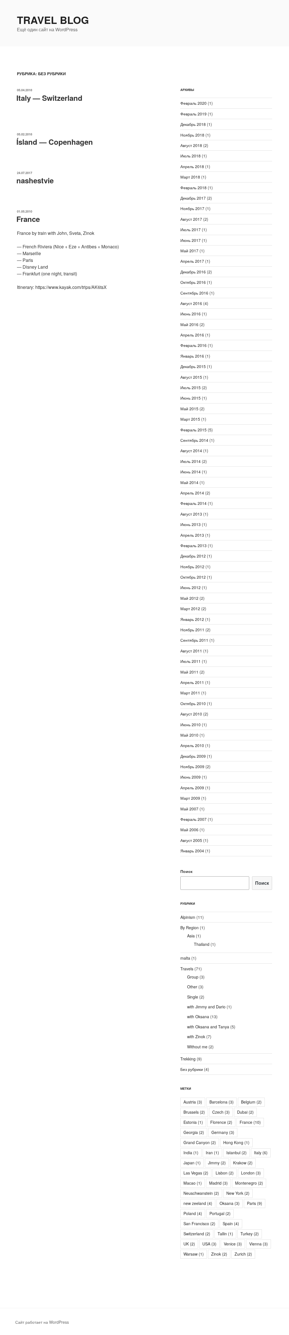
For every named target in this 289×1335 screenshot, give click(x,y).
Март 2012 (190, 608)
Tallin (225, 1233)
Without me (197, 1046)
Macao (192, 1183)
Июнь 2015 (190, 398)
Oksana (230, 1203)
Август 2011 (191, 651)
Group (192, 977)
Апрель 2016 (192, 335)
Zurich (243, 1254)
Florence (221, 1122)
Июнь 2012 (190, 587)
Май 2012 (189, 598)
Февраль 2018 (193, 187)
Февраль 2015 (193, 430)
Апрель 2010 (192, 745)
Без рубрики (191, 1069)
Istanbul (236, 1152)
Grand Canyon (199, 1142)
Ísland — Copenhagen (54, 142)
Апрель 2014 (192, 493)
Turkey (249, 1233)
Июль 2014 (190, 461)
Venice (233, 1244)
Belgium (251, 1102)
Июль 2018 (190, 156)
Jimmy (217, 1162)
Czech (221, 1112)
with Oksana (198, 1016)
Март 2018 (190, 177)
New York (237, 1193)
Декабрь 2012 (193, 556)
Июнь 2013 (190, 524)
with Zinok (196, 1036)
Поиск (186, 871)
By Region (189, 927)
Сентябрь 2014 (194, 440)
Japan (192, 1162)
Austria (192, 1102)
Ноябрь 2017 (192, 208)
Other (192, 986)
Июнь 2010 (190, 724)
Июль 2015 (190, 387)
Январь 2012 (192, 619)
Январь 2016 (192, 356)
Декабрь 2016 (193, 272)
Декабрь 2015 (193, 366)
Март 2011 (190, 693)
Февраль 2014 (193, 503)
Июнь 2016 (190, 314)
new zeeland (197, 1203)
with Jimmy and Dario (206, 1006)
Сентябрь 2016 (194, 293)
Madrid (218, 1183)
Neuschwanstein (201, 1193)
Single (192, 997)
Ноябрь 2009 (192, 766)
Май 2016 (189, 324)
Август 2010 (191, 714)
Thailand (201, 944)
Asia (191, 936)
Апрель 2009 (192, 787)
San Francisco (199, 1223)
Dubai (245, 1112)
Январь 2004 (192, 850)
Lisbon (225, 1173)
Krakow (243, 1162)
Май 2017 (189, 250)
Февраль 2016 (193, 345)
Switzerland (196, 1233)
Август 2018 (191, 145)
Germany (222, 1132)
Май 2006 (189, 829)
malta (185, 958)
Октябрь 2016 (193, 282)
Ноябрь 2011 (192, 629)
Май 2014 (189, 482)
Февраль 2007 (193, 819)
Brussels (194, 1112)
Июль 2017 (190, 229)
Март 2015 (190, 419)
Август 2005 (191, 840)
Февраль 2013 (193, 545)
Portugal (220, 1213)
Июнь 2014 (190, 471)
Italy (261, 1152)
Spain (231, 1223)
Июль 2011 (190, 661)
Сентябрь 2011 (194, 640)
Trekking (188, 1059)
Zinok (219, 1254)
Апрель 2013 (192, 535)
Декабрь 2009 (193, 756)
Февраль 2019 (193, 114)
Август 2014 (191, 450)
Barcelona (221, 1102)
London (251, 1173)
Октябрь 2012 (193, 577)
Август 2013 (191, 514)
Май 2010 (189, 735)
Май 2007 (189, 809)
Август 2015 (191, 377)
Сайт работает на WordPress (42, 1322)
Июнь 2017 (190, 240)
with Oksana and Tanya (208, 1026)
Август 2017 (191, 219)
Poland (192, 1213)
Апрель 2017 (192, 261)
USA (209, 1244)
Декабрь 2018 (193, 124)
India (190, 1152)
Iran (212, 1152)
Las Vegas (195, 1173)
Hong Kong (236, 1142)
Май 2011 (189, 672)
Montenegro (249, 1183)
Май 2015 (189, 408)
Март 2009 (190, 798)
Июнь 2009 (190, 777)
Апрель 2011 (192, 682)
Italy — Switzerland (49, 98)
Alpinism (187, 917)
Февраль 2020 (193, 103)
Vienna (258, 1244)
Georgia (193, 1132)
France (28, 219)
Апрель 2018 (192, 166)
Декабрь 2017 (193, 198)
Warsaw (193, 1254)
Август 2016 (191, 303)
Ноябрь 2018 (192, 135)
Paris (254, 1203)
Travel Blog (53, 19)
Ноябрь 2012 (192, 566)
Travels (186, 968)
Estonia (193, 1122)
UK (189, 1244)
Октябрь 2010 (193, 703)
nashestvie (35, 180)
